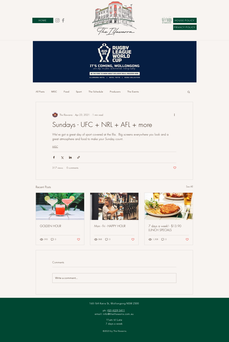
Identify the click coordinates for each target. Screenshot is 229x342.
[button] (188, 91)
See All (189, 186)
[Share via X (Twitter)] (62, 157)
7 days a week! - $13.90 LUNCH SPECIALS (165, 228)
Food (66, 91)
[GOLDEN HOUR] (60, 206)
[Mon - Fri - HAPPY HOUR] (114, 206)
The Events (133, 91)
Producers (115, 91)
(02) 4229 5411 (116, 310)
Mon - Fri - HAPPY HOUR (110, 226)
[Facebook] (63, 20)
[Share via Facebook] (53, 157)
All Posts (40, 91)
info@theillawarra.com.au (118, 314)
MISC (54, 91)
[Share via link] (78, 157)
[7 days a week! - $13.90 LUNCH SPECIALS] (169, 206)
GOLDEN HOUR (50, 226)
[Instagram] (57, 20)
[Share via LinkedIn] (70, 157)
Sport (79, 91)
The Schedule (96, 91)
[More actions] (174, 115)
